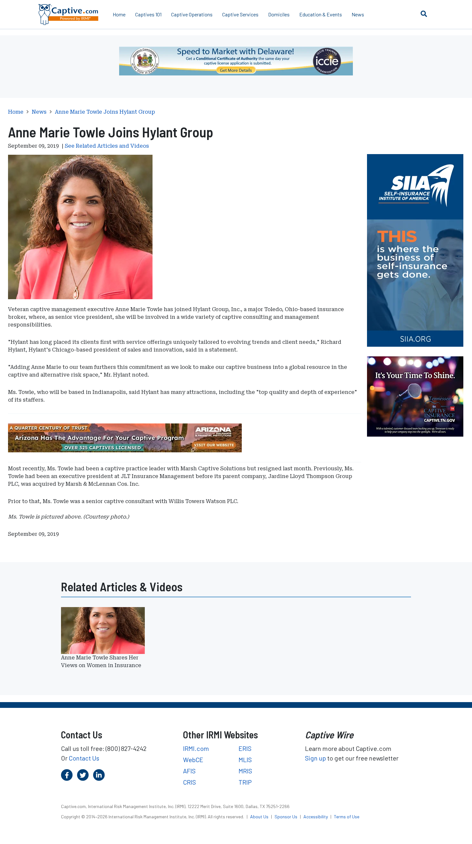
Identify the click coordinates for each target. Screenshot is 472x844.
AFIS (189, 771)
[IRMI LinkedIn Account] (99, 775)
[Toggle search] (423, 13)
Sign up (315, 758)
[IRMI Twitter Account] (83, 775)
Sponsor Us (286, 816)
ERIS (245, 748)
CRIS (189, 782)
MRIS (245, 771)
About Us (259, 816)
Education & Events (320, 14)
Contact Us (84, 758)
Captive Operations (192, 14)
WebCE (193, 759)
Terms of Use (346, 816)
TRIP (245, 782)
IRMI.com (196, 748)
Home (119, 14)
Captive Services (240, 14)
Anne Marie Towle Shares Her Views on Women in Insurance (101, 661)
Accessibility (316, 816)
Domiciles (279, 14)
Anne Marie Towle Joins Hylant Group (105, 112)
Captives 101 (148, 14)
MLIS (245, 759)
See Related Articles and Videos (107, 146)
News (358, 14)
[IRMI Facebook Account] (67, 775)
